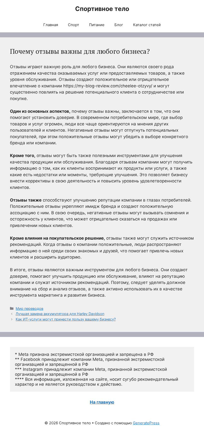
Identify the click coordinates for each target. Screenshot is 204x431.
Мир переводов (29, 308)
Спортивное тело (102, 8)
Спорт (73, 24)
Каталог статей (147, 24)
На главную (102, 402)
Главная (50, 24)
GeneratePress (146, 423)
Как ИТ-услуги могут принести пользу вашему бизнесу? (66, 319)
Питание (96, 24)
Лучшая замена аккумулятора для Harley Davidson (60, 314)
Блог (118, 24)
